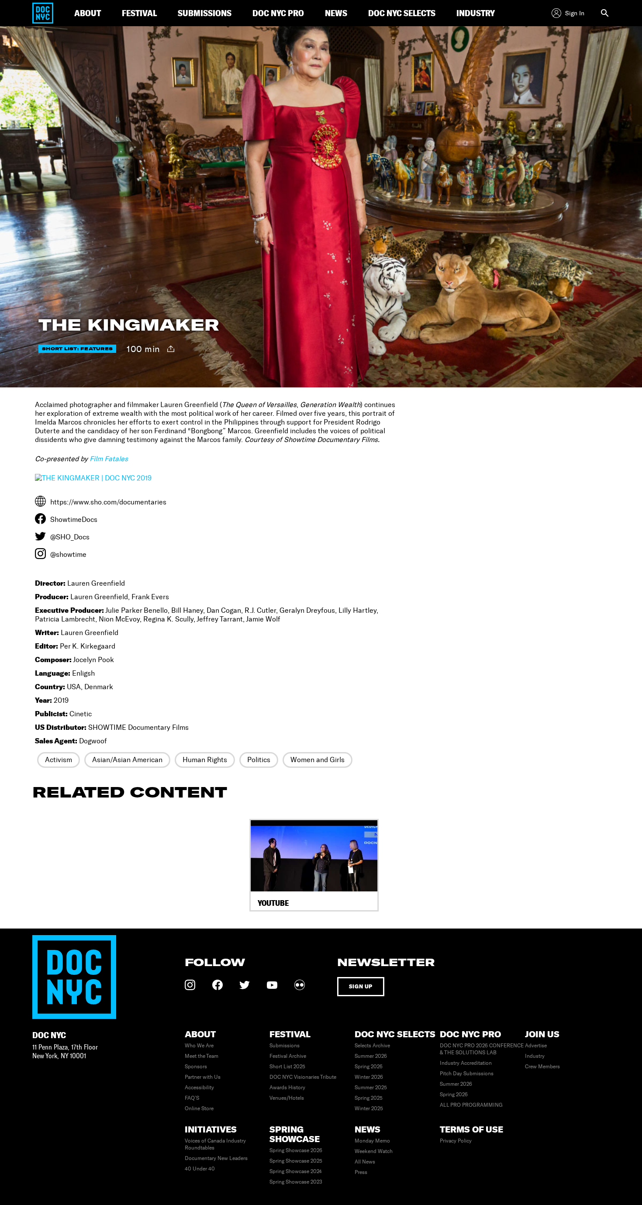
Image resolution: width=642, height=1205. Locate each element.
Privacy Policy (456, 1141)
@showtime (68, 554)
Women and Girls (317, 760)
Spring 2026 (369, 1066)
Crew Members (542, 1066)
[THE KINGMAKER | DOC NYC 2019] (93, 478)
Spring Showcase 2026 (295, 1150)
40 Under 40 (200, 1169)
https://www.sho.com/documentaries (108, 502)
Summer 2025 (371, 1087)
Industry (535, 1056)
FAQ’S (192, 1098)
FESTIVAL (139, 12)
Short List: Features (77, 349)
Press (361, 1172)
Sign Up (361, 986)
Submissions (284, 1046)
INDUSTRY (475, 12)
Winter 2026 (369, 1077)
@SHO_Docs (70, 537)
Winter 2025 (369, 1108)
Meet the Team (201, 1056)
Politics (258, 760)
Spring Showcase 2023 (295, 1182)
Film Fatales (109, 459)
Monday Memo (372, 1141)
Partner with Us (203, 1077)
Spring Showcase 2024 (295, 1171)
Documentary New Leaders (216, 1158)
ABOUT (87, 12)
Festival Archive (287, 1056)
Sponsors (196, 1066)
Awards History (287, 1087)
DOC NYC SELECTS (401, 12)
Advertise (536, 1046)
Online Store (199, 1108)
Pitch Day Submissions (467, 1073)
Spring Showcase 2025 (295, 1161)
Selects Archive (372, 1046)
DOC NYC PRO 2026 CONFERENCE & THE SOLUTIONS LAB (482, 1049)
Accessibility (199, 1087)
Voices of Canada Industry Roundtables (215, 1144)
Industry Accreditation (466, 1063)
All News (365, 1162)
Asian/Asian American (127, 760)
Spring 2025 (369, 1098)
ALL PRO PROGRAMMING (471, 1105)
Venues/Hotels (286, 1098)
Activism (58, 760)
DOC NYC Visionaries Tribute (302, 1077)
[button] (44, 865)
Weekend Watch (374, 1151)
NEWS (336, 12)
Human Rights (205, 760)
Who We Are (199, 1046)
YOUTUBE (273, 903)
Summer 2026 (371, 1056)
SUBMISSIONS (204, 12)
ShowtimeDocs (73, 519)
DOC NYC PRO (278, 12)
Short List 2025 (287, 1066)
